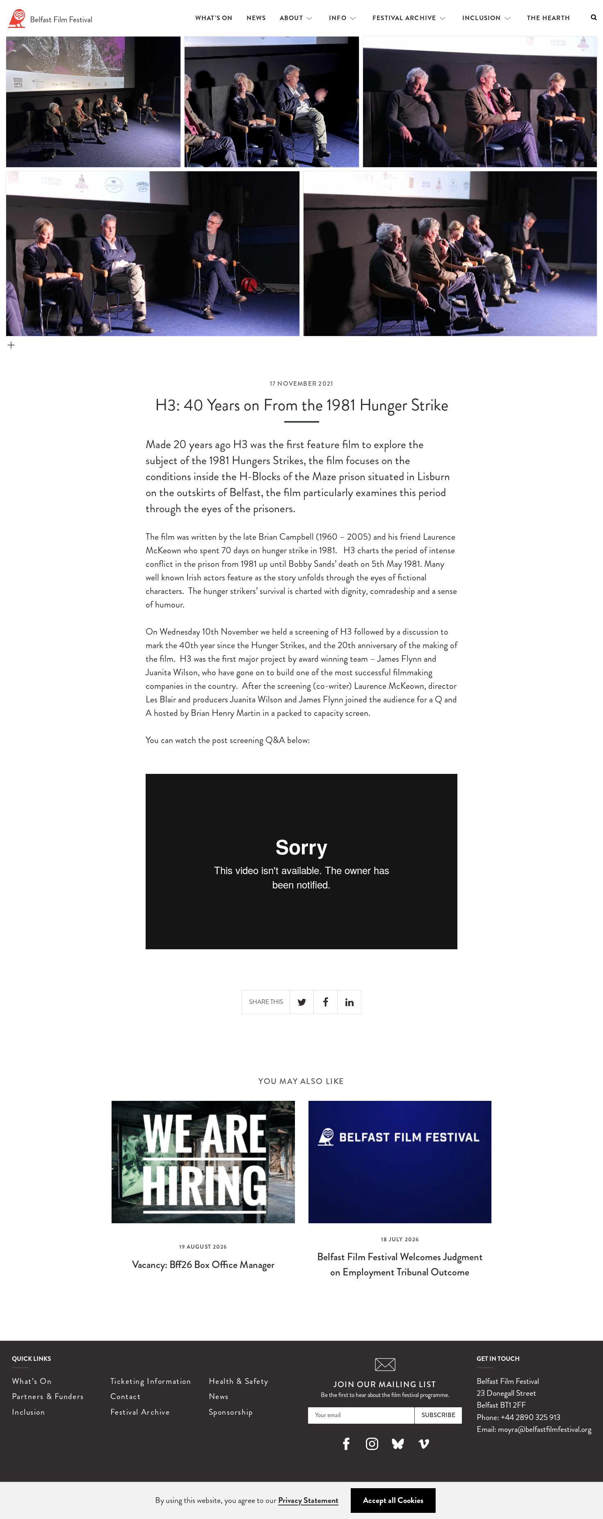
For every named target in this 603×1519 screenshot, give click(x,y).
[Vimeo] (424, 1453)
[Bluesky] (398, 1453)
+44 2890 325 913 (530, 1417)
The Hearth (548, 18)
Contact (125, 1396)
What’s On (214, 18)
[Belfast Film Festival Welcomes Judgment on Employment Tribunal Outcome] (400, 1197)
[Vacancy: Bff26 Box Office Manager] (203, 1197)
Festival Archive (404, 18)
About (291, 18)
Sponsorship (231, 1412)
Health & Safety (239, 1381)
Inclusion (481, 18)
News (256, 18)
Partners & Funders (48, 1396)
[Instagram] (372, 1453)
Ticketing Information (151, 1381)
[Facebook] (346, 1453)
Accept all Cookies (393, 1500)
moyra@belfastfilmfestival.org (545, 1429)
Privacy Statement (308, 1500)
